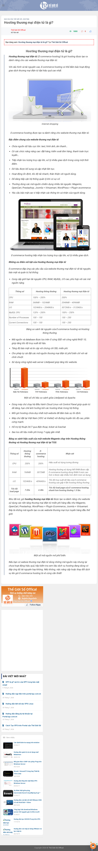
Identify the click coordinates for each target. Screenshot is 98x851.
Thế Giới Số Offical (21, 601)
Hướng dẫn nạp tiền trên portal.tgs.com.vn (23, 694)
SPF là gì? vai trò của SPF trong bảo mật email (21, 683)
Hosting (26, 19)
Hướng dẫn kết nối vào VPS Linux (19, 704)
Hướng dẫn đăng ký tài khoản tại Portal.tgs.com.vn (18, 715)
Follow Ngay (35, 605)
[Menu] (3, 5)
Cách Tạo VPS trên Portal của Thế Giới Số (23, 725)
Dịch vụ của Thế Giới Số (13, 19)
